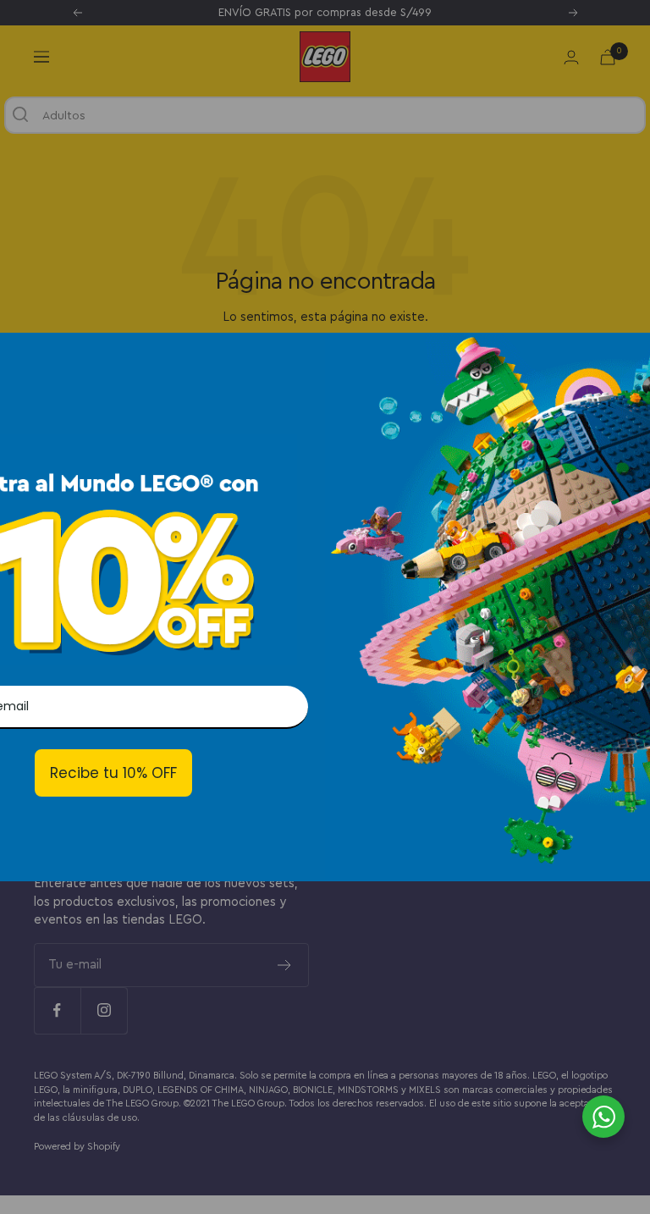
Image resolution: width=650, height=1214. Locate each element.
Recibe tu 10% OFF (113, 773)
